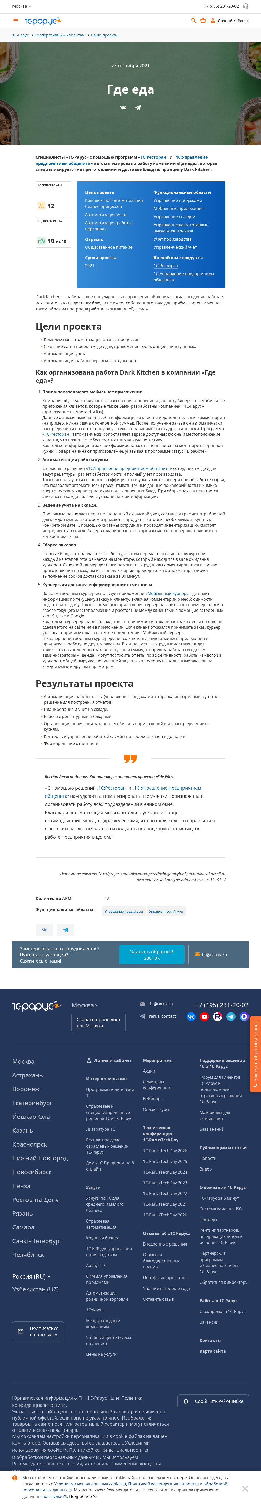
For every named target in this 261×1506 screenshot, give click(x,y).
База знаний (212, 1129)
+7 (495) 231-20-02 (221, 6)
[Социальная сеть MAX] (244, 1016)
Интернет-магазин (106, 1078)
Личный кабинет (113, 1060)
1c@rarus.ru (214, 955)
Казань (22, 1130)
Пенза (21, 1185)
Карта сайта (213, 1351)
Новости (208, 1158)
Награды (208, 1219)
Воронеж (26, 1089)
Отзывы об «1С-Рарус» (166, 1233)
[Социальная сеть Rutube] (217, 1016)
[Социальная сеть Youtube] (204, 1016)
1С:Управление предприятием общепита (129, 468)
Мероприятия (157, 1060)
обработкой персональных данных (56, 1457)
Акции (149, 1071)
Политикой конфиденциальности (161, 1484)
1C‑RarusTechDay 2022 (165, 1193)
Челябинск (28, 1254)
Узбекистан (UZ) (35, 1289)
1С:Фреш (95, 1310)
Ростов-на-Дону (35, 1199)
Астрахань (27, 1075)
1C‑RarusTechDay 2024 (165, 1172)
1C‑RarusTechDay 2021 (165, 1204)
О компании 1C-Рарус (223, 1187)
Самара (23, 1227)
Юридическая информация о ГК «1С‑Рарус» (61, 1398)
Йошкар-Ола (31, 1116)
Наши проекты (104, 35)
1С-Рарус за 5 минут (219, 1198)
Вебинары (153, 1098)
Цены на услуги (101, 1354)
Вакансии (209, 1322)
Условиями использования (90, 1484)
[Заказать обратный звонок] (246, 6)
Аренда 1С (96, 1265)
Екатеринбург (32, 1103)
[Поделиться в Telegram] (138, 109)
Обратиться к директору (223, 1282)
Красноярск (29, 1144)
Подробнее (80, 1496)
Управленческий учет (166, 911)
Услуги (93, 1187)
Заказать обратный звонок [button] (151, 955)
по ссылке (24, 1470)
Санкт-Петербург (37, 1241)
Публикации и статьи (223, 1147)
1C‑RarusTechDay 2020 (165, 1215)
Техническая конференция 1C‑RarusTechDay (160, 1134)
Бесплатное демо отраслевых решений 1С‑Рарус (107, 1146)
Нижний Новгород (40, 1158)
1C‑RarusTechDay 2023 (165, 1183)
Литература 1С (100, 1129)
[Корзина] (203, 20)
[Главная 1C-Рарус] (105, 21)
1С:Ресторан (153, 157)
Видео (206, 1169)
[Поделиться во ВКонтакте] (123, 109)
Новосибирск (32, 1171)
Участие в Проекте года (166, 1288)
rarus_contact (162, 1016)
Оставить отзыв (158, 1299)
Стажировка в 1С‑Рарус (222, 1311)
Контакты (210, 1340)
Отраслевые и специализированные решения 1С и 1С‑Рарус (109, 1112)
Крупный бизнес (102, 1238)
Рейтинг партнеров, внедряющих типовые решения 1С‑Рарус (221, 1236)
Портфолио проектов (164, 1277)
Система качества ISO (221, 1209)
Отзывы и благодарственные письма (161, 1261)
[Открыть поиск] (194, 21)
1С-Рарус (20, 35)
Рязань (22, 1213)
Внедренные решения (165, 1244)
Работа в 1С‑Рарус (218, 1300)
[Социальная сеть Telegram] (231, 1016)
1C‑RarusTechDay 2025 (165, 1161)
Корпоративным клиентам (60, 35)
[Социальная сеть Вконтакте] (191, 1016)
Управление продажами (124, 911)
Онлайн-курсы (157, 1109)
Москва (23, 1061)
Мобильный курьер (167, 593)
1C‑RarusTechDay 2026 (165, 1150)
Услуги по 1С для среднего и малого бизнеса (105, 1204)
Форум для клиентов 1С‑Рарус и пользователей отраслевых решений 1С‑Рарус (221, 1089)
